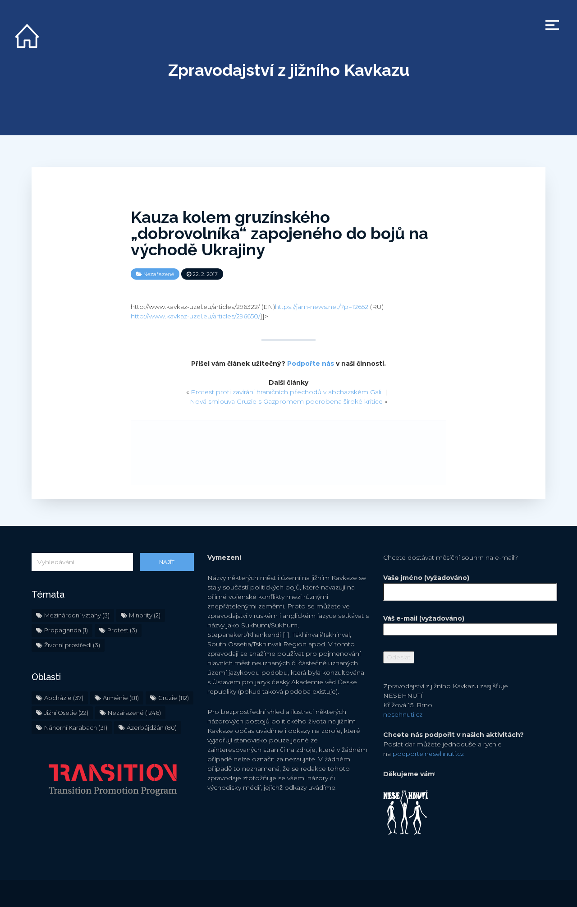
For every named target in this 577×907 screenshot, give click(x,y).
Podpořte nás (310, 363)
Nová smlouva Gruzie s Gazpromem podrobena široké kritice (286, 401)
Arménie (121, 697)
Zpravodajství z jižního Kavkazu (288, 69)
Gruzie (173, 697)
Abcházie (63, 697)
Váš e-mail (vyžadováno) (423, 618)
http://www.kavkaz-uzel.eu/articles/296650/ (195, 316)
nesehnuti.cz (402, 714)
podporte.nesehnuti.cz (428, 754)
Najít (166, 561)
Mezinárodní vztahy (77, 615)
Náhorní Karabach (75, 727)
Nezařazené (158, 274)
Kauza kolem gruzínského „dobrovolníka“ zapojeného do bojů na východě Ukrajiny (279, 233)
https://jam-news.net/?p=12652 (321, 307)
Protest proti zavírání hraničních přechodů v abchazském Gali (286, 392)
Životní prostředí (72, 645)
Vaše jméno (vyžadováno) (426, 578)
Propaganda (66, 630)
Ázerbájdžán (152, 727)
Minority (144, 615)
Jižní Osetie (66, 712)
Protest (122, 630)
